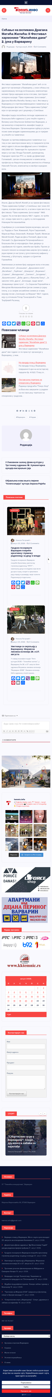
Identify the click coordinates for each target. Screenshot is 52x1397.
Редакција (11, 47)
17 (8, 1001)
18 (14, 1001)
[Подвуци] (9, 731)
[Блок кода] (24, 731)
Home (4, 19)
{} (30, 731)
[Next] (45, 1113)
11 (14, 997)
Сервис (7, 1348)
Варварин (21, 417)
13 (26, 997)
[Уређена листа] (15, 731)
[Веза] (27, 731)
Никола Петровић (23, 540)
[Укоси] (6, 731)
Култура (19, 47)
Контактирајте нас (16, 1094)
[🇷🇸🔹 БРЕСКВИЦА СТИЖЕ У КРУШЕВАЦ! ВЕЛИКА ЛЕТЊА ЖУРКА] (40, 816)
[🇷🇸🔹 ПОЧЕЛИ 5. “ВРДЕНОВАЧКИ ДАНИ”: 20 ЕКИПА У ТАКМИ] (11, 830)
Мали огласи (10, 1353)
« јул (9, 1014)
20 (26, 1001)
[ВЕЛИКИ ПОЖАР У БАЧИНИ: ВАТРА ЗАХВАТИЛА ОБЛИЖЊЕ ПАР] (11, 844)
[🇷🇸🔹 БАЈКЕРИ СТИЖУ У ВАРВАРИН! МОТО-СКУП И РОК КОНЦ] (11, 816)
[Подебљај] (4, 731)
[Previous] (41, 1113)
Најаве (33, 417)
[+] (33, 731)
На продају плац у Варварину (32, 362)
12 (20, 997)
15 (38, 997)
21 (32, 1001)
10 (8, 997)
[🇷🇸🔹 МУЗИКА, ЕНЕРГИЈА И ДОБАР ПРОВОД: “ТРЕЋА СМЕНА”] (26, 844)
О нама (7, 1362)
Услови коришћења (13, 1358)
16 (44, 997)
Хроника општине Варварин (16, 1343)
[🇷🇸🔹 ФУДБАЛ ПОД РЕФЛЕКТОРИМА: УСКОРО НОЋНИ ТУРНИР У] (26, 816)
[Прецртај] (12, 731)
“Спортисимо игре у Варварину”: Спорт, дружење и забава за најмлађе (22, 1141)
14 (32, 997)
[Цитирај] (21, 731)
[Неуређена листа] (18, 731)
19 (20, 1001)
